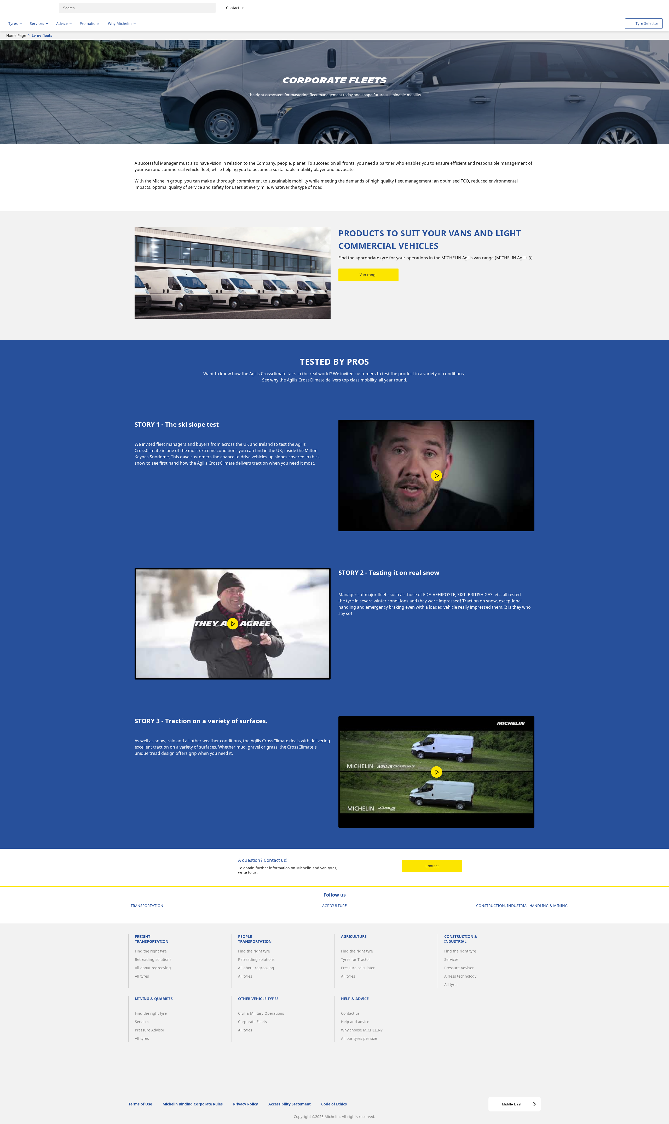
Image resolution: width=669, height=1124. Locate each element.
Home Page (16, 35)
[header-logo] (28, 8)
